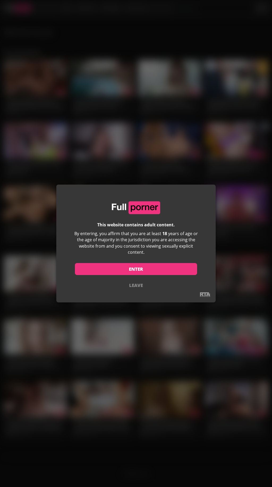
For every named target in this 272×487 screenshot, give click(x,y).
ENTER (136, 269)
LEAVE (136, 285)
